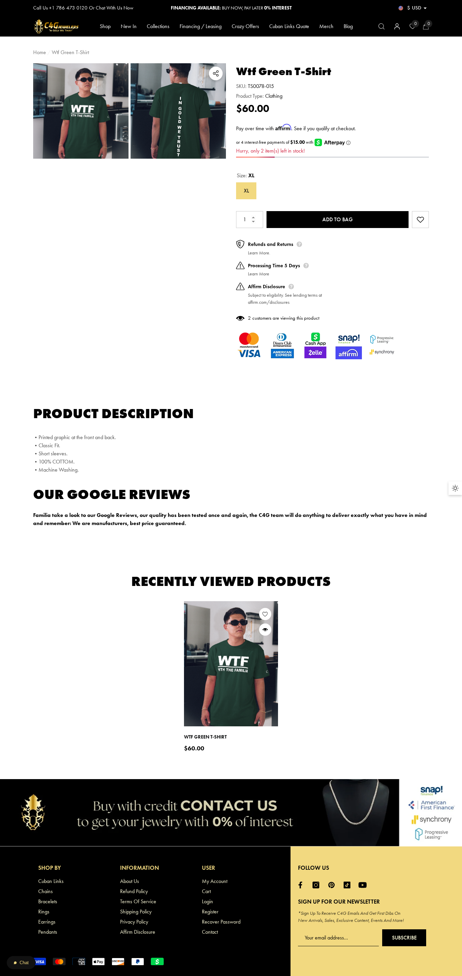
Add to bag (337, 219)
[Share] (216, 73)
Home (39, 52)
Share (216, 73)
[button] (425, 8)
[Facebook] (302, 885)
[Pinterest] (333, 885)
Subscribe (404, 937)
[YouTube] (364, 885)
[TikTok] (348, 885)
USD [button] (414, 8)
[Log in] (397, 26)
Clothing (273, 96)
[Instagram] (317, 885)
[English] (401, 8)
